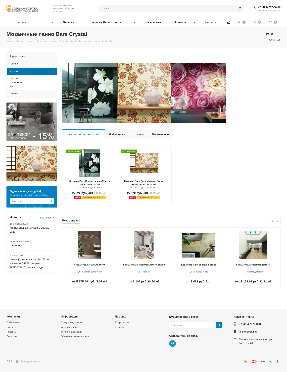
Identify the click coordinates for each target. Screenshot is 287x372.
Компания (13, 316)
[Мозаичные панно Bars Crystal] (89, 93)
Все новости (47, 217)
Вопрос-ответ (122, 322)
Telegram (172, 343)
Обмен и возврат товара (75, 336)
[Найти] (240, 8)
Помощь (120, 316)
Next (278, 221)
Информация (69, 316)
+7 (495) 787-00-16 (269, 7)
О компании (13, 322)
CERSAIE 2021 (18, 245)
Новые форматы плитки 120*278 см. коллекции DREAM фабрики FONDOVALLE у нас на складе (29, 263)
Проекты (11, 331)
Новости (11, 327)
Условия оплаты (70, 327)
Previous (272, 221)
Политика (11, 336)
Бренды (119, 327)
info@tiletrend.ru (248, 331)
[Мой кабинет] (229, 22)
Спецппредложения (72, 322)
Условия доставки (71, 331)
